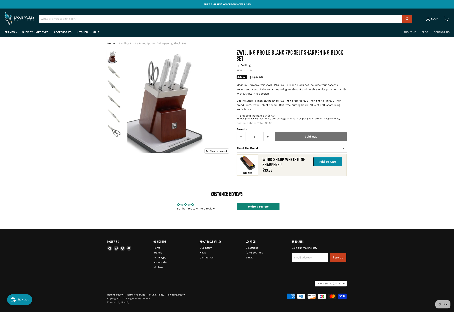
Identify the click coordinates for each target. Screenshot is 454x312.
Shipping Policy (176, 294)
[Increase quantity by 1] (268, 136)
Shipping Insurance (257, 115)
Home (111, 43)
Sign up (338, 257)
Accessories (63, 32)
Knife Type (159, 257)
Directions (252, 247)
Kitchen (82, 32)
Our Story (206, 247)
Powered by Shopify (118, 302)
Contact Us (442, 32)
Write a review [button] (258, 206)
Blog (425, 32)
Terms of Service (136, 294)
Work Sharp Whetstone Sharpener (283, 162)
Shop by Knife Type (35, 32)
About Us (410, 32)
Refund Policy (115, 294)
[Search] (407, 19)
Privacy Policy (156, 294)
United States (329, 283)
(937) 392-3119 (254, 252)
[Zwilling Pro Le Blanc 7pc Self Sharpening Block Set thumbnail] (114, 57)
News (203, 252)
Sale (96, 32)
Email (249, 257)
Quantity (242, 129)
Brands (9, 32)
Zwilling (245, 65)
